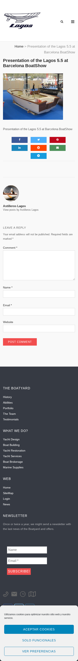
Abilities (8, 402)
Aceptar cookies (39, 629)
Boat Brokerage (13, 461)
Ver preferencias (39, 651)
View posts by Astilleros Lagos (21, 209)
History (7, 397)
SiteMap (8, 493)
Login (6, 498)
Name (7, 287)
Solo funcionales (39, 640)
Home (7, 487)
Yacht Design (11, 439)
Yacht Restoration (14, 450)
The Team (9, 413)
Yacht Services (12, 456)
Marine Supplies (13, 467)
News (6, 504)
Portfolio (8, 408)
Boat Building (11, 445)
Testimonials (11, 419)
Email (7, 305)
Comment (10, 247)
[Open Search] (62, 22)
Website (8, 322)
